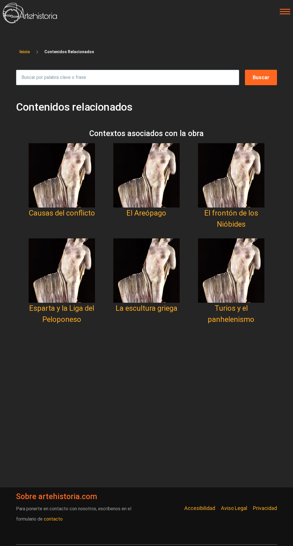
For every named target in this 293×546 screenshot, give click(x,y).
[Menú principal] (283, 12)
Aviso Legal (234, 508)
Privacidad (265, 508)
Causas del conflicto (62, 213)
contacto (53, 519)
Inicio (24, 51)
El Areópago (146, 213)
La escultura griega (146, 308)
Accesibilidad (199, 508)
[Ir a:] (62, 175)
